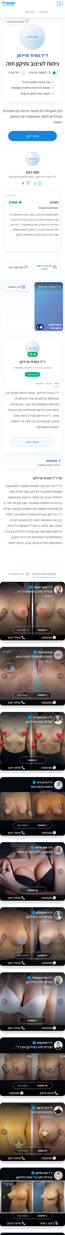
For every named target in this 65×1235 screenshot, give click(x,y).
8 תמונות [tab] (42, 955)
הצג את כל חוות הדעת (44, 267)
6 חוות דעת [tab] (23, 695)
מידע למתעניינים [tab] (17, 574)
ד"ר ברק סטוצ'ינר (42, 717)
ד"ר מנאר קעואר (43, 587)
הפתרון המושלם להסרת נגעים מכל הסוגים (32, 657)
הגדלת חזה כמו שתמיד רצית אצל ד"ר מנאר (32, 592)
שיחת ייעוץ (32, 136)
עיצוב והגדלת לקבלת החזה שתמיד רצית (32, 852)
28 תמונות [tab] (42, 1085)
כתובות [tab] (49, 383)
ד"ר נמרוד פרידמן (32, 55)
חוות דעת (44, 12)
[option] (32, 220)
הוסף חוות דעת (16, 267)
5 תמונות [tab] (42, 1150)
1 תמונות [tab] (32, 760)
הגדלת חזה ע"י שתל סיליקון (34, 1177)
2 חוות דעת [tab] (23, 825)
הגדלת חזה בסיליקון (39, 722)
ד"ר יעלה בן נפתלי (42, 977)
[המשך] (4, 611)
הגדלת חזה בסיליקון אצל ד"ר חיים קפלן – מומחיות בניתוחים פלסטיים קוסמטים (32, 1047)
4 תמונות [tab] (42, 630)
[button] (32, 478)
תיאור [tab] (56, 383)
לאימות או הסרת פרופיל (15, 21)
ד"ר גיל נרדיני (45, 782)
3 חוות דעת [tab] (23, 1150)
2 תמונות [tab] (42, 825)
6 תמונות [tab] (42, 695)
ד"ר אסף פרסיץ (44, 847)
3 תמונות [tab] (42, 1215)
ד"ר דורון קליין (44, 912)
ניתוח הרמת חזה (41, 787)
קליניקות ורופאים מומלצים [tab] (44, 574)
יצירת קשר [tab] (40, 383)
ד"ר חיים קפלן (45, 1042)
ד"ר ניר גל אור (44, 1107)
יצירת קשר (29, 12)
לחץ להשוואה (14, 287)
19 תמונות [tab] (32, 890)
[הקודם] (60, 611)
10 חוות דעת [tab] (23, 630)
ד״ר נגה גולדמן (44, 1172)
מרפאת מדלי (45, 652)
